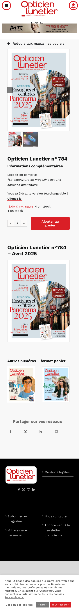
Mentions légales (57, 472)
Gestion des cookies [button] (19, 604)
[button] (11, 384)
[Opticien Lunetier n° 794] (56, 368)
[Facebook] (10, 431)
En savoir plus (14, 597)
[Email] (56, 431)
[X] (25, 431)
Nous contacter (56, 516)
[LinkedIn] (40, 431)
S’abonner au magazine (17, 519)
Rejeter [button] (42, 604)
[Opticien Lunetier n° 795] (21, 368)
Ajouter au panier (50, 223)
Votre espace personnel (17, 533)
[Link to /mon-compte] (73, 5)
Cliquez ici (14, 198)
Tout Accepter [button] (60, 604)
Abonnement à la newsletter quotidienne (57, 530)
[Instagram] (27, 489)
